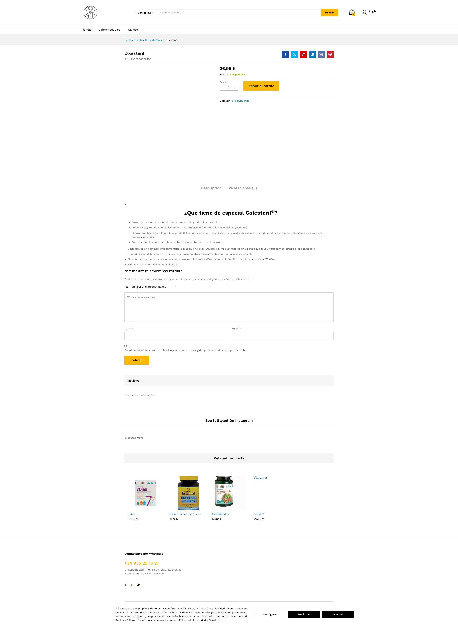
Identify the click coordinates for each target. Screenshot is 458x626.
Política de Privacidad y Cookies (198, 620)
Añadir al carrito (261, 86)
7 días (131, 514)
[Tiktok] (138, 585)
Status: (224, 74)
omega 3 (259, 514)
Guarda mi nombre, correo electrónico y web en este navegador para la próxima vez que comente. (185, 350)
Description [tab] (211, 188)
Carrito (133, 29)
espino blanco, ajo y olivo (185, 514)
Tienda (86, 29)
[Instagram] (132, 585)
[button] (141, 508)
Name (129, 328)
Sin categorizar (241, 100)
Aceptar (338, 614)
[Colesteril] (285, 54)
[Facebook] (126, 585)
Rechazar (304, 614)
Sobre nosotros (109, 29)
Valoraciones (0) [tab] (243, 188)
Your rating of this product (140, 286)
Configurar (270, 614)
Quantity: (224, 82)
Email (236, 328)
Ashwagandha (220, 514)
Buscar (329, 12)
